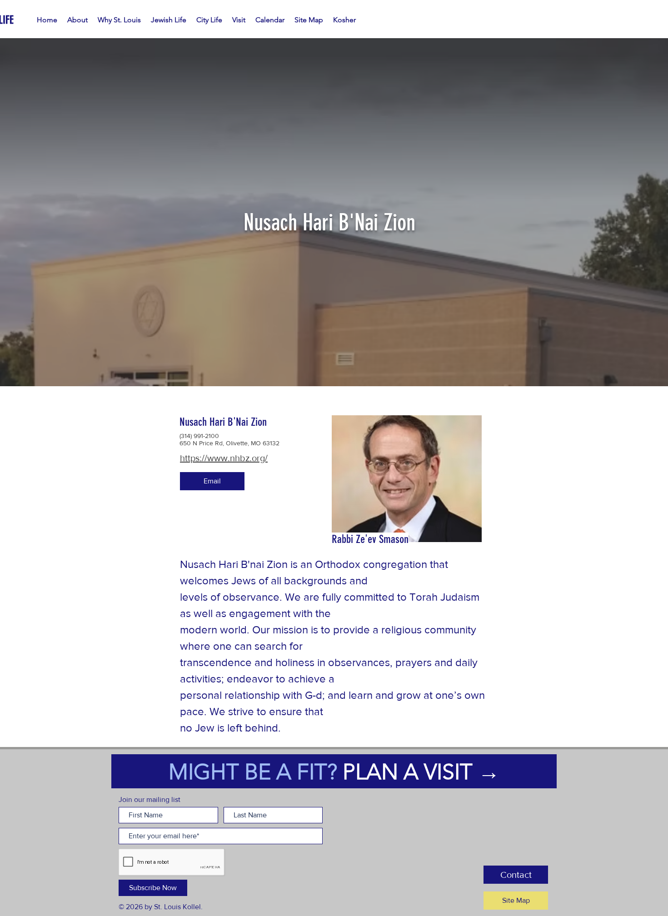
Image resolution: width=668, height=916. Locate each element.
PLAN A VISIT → (421, 772)
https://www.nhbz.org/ (224, 458)
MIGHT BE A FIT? (256, 772)
